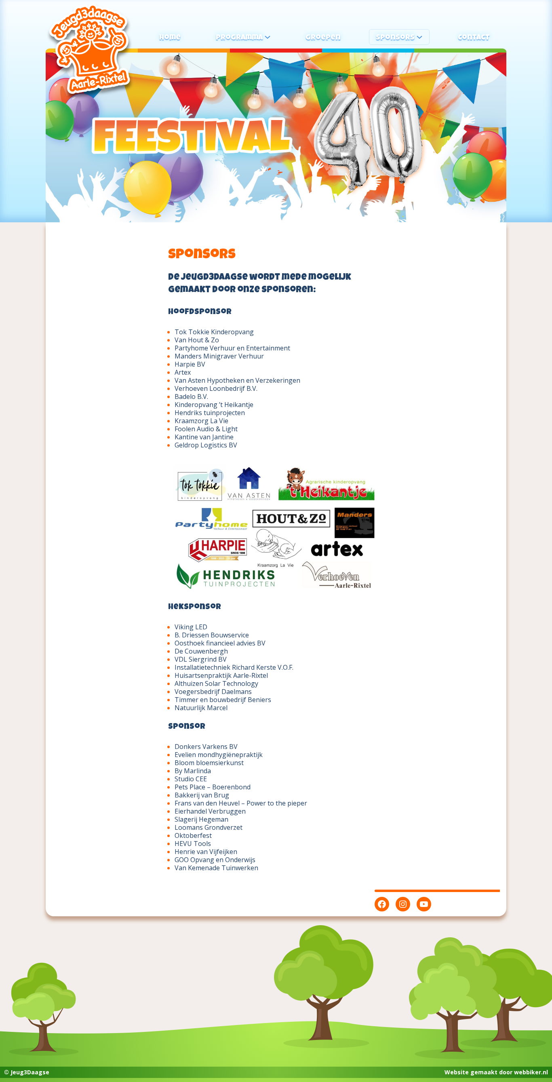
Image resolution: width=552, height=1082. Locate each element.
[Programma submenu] (267, 37)
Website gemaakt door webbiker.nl (496, 1072)
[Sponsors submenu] (419, 37)
